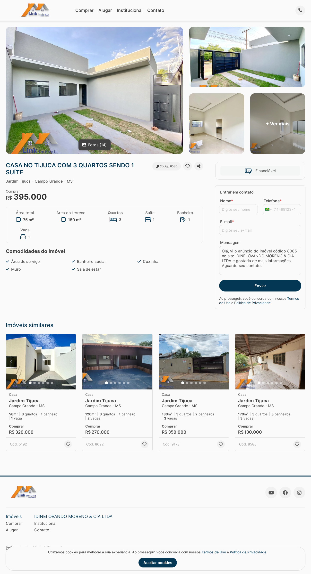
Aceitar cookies (157, 562)
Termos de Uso (214, 552)
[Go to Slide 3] (39, 383)
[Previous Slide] (11, 362)
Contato (155, 10)
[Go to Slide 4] (43, 383)
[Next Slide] (71, 362)
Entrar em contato (237, 192)
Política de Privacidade (252, 303)
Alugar (105, 10)
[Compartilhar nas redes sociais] (198, 166)
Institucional (129, 10)
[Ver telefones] (300, 10)
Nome (226, 200)
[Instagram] (299, 492)
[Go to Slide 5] (47, 383)
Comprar (84, 10)
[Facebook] (285, 492)
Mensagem (230, 242)
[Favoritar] (187, 166)
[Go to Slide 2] (34, 383)
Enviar (260, 285)
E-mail (227, 221)
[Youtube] (271, 492)
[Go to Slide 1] (30, 382)
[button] (41, 362)
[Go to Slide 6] (52, 383)
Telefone (273, 200)
